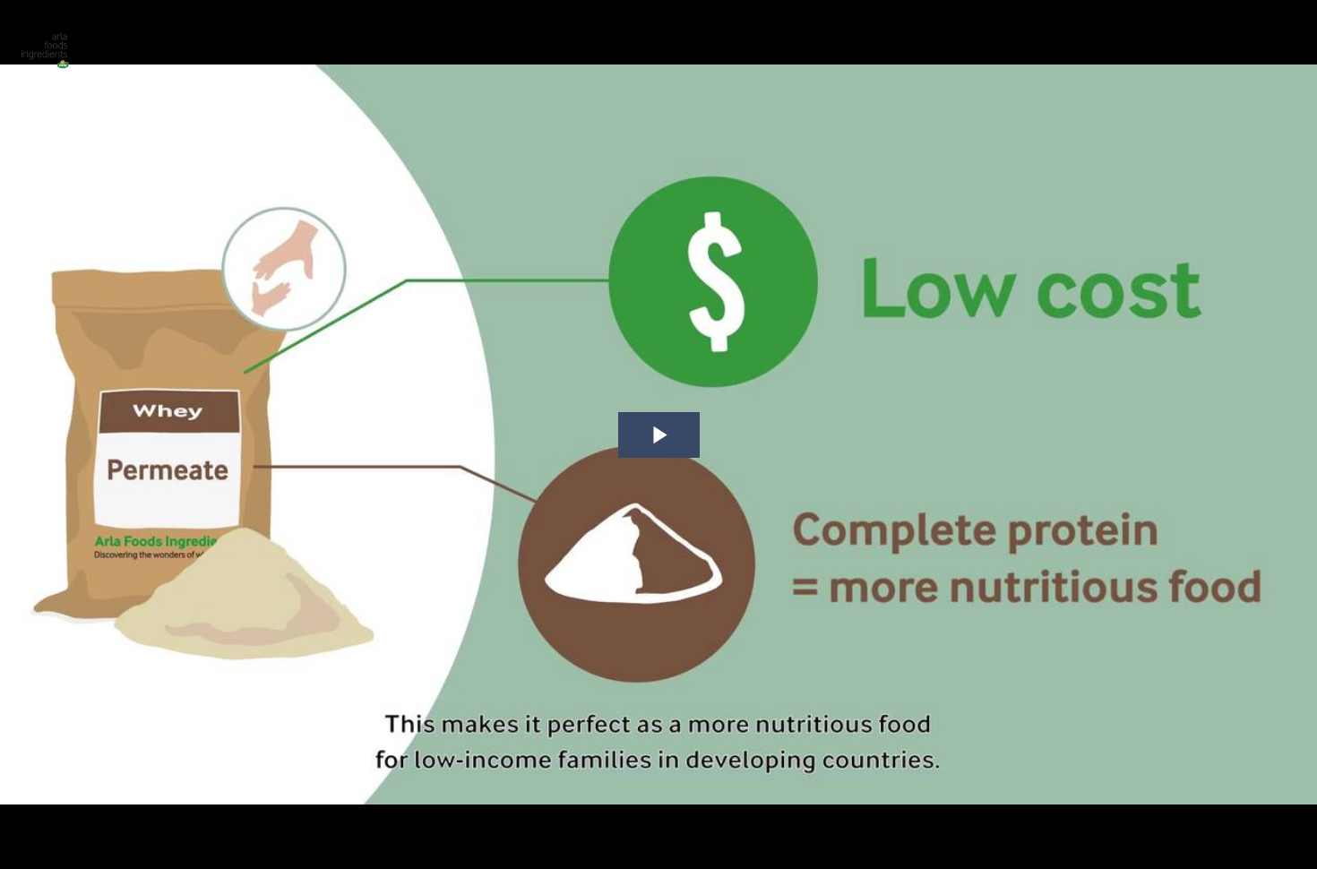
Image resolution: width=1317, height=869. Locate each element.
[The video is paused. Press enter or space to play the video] (659, 435)
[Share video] (1294, 23)
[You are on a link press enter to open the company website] (45, 45)
